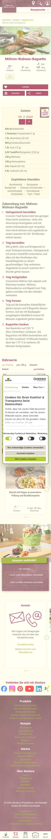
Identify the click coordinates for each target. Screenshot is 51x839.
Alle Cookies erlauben (25, 459)
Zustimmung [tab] (11, 387)
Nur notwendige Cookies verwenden (25, 447)
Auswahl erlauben (25, 453)
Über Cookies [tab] (40, 387)
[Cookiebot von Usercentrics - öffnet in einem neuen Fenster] (35, 379)
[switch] (20, 438)
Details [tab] (25, 387)
